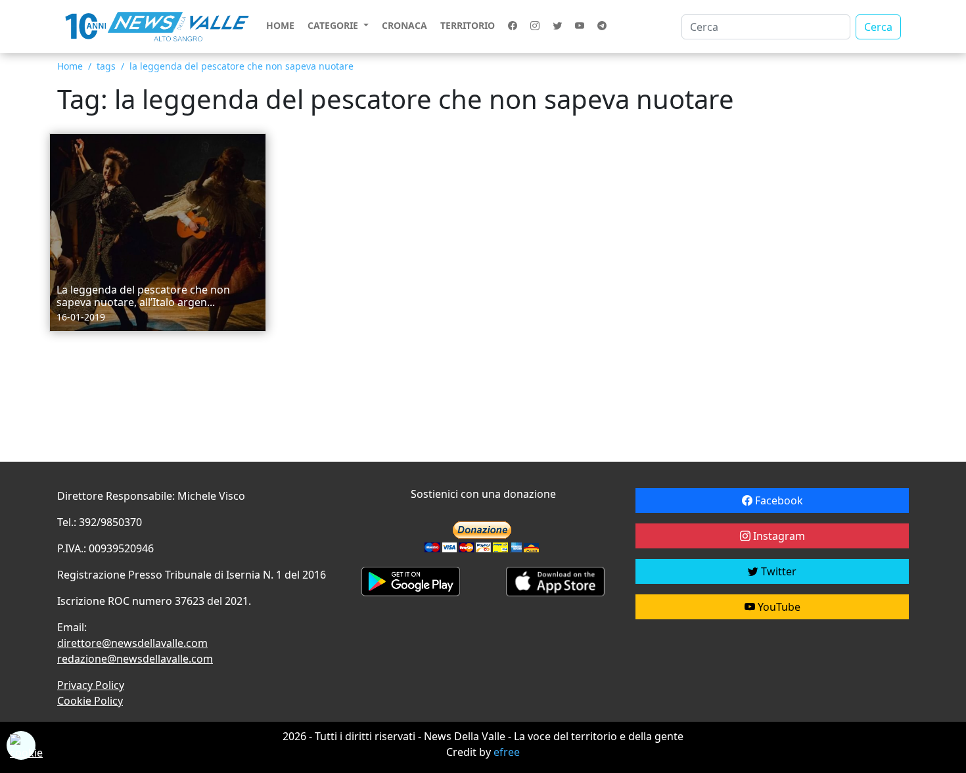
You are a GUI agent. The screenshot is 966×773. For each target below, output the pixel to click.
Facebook (777, 500)
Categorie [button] (334, 25)
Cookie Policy (90, 701)
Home (280, 25)
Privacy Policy (90, 685)
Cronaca (404, 25)
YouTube (777, 607)
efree (507, 752)
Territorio (467, 25)
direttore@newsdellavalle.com (132, 643)
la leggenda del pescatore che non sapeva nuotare (241, 66)
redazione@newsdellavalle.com (135, 659)
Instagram (777, 536)
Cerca (878, 27)
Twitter (777, 571)
